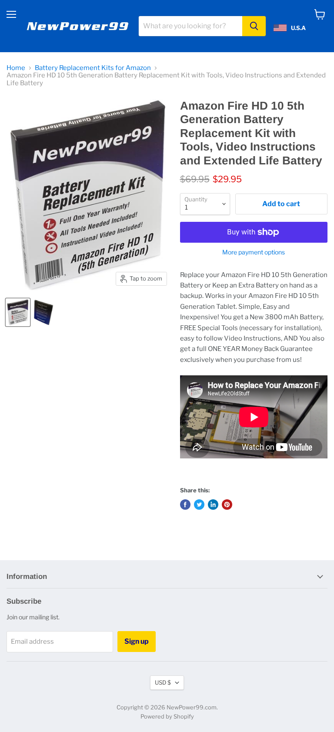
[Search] (254, 26)
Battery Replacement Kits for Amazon (93, 68)
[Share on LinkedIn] (213, 504)
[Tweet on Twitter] (199, 504)
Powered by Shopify (167, 716)
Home (16, 68)
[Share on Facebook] (185, 504)
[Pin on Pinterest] (227, 504)
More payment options (253, 252)
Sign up (136, 641)
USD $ (163, 682)
